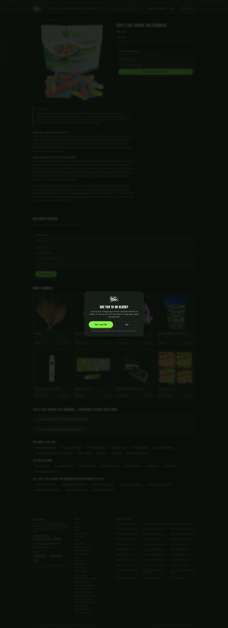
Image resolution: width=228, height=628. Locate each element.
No (126, 324)
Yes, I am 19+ (101, 324)
